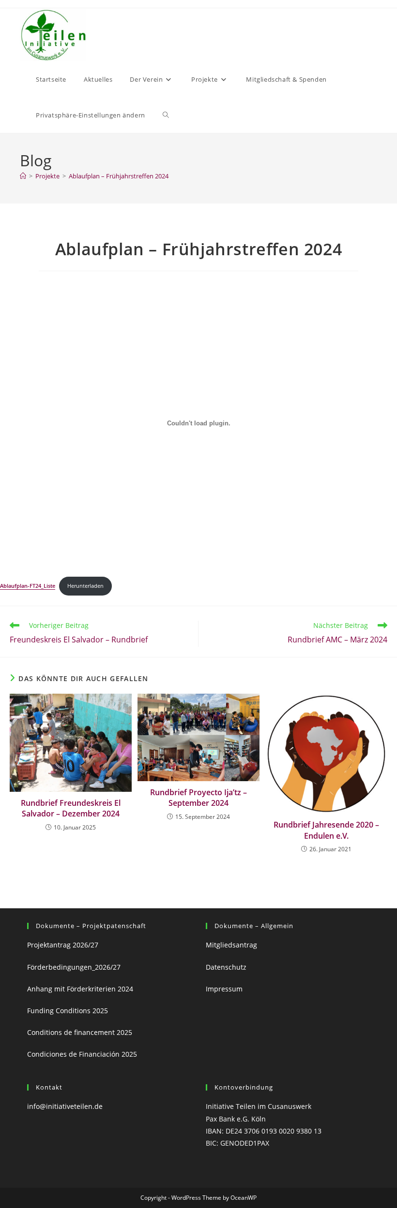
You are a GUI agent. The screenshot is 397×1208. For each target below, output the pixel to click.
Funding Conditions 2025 (67, 1010)
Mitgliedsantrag (231, 944)
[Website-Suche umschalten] (166, 115)
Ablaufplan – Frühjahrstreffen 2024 (118, 176)
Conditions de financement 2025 (79, 1032)
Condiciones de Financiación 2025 (82, 1054)
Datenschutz (226, 967)
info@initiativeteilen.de (65, 1106)
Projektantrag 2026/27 (62, 944)
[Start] (23, 176)
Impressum (226, 988)
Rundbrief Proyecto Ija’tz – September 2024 (198, 797)
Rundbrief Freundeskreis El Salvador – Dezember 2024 (71, 808)
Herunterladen (85, 585)
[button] (90, 115)
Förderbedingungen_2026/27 (74, 967)
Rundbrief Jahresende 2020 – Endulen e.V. (326, 830)
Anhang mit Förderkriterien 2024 (80, 988)
